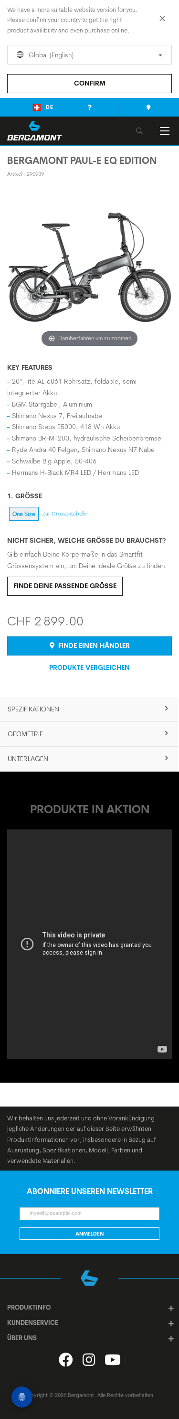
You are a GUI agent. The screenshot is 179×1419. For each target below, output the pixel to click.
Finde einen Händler (93, 645)
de (49, 107)
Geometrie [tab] (25, 734)
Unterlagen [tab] (28, 758)
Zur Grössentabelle (64, 513)
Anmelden (89, 1233)
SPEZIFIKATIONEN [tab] (33, 709)
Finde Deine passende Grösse (64, 585)
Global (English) (50, 55)
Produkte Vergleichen (89, 667)
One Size (23, 513)
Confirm (89, 83)
